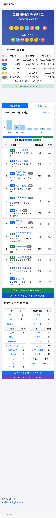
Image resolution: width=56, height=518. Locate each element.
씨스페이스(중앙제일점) (21, 173)
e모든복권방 (21, 185)
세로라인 (37, 323)
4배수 (12, 362)
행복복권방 (20, 246)
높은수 (10, 323)
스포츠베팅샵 (21, 150)
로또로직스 (9, 4)
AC (10, 314)
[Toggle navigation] (48, 4)
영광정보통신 (21, 161)
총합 (37, 332)
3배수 (12, 358)
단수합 (37, 337)
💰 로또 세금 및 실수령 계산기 (28, 86)
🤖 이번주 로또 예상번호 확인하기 (28, 373)
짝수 (10, 319)
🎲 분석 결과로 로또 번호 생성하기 (28, 377)
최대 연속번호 (11, 345)
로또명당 (19, 278)
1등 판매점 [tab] (15, 105)
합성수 (12, 337)
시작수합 (37, 341)
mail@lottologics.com (12, 502)
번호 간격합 (37, 349)
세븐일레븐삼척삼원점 (23, 234)
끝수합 (37, 345)
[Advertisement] (28, 95)
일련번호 (35, 363)
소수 (12, 332)
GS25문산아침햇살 (21, 223)
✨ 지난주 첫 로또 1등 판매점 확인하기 (28, 295)
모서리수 (12, 354)
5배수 (12, 367)
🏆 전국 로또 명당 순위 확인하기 (28, 290)
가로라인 (37, 319)
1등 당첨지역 (45, 112)
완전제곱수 (12, 349)
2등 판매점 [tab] (41, 105)
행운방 (18, 210)
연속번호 (12, 341)
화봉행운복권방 (20, 198)
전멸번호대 (37, 314)
